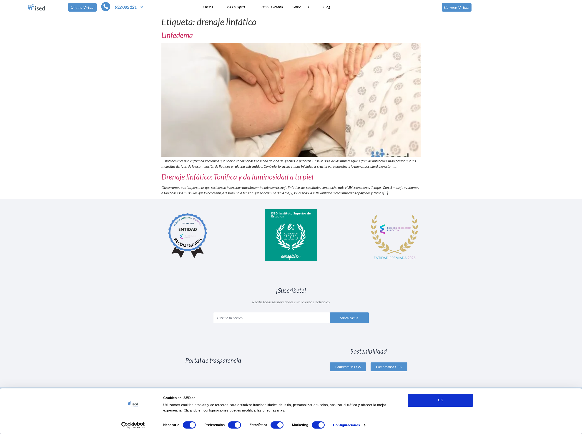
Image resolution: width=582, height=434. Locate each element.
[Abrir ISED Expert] (248, 7)
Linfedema (177, 35)
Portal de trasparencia (213, 360)
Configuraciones (346, 425)
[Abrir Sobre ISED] (312, 7)
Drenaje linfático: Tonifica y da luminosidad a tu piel (237, 176)
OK (440, 400)
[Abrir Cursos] (216, 7)
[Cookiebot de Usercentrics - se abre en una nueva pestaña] (133, 425)
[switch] (234, 425)
